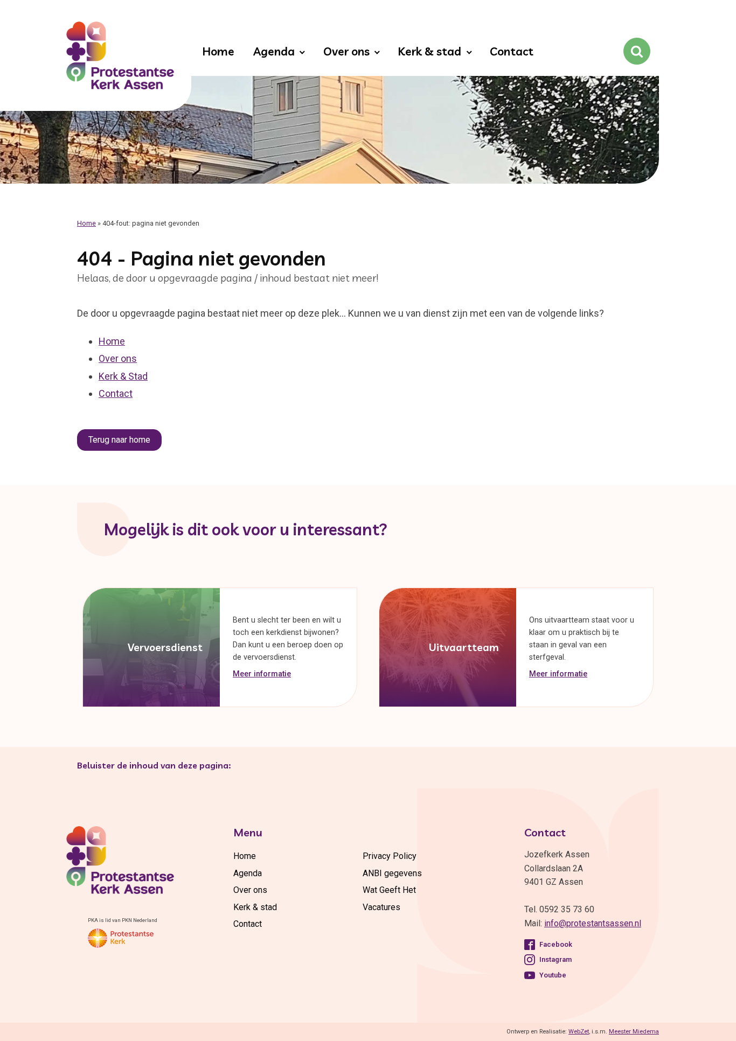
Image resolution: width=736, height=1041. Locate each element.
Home (218, 51)
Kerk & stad (429, 51)
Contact (511, 51)
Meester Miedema (634, 1031)
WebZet (578, 1031)
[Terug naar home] (120, 58)
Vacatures (381, 907)
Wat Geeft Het (389, 890)
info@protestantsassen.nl (592, 923)
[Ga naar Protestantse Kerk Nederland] (121, 938)
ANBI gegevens (392, 873)
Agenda (274, 51)
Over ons (346, 51)
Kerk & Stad (123, 376)
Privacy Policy (389, 856)
